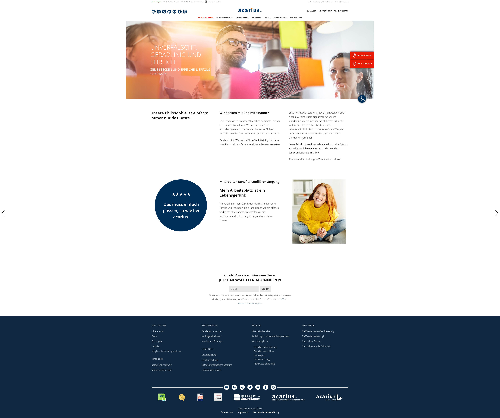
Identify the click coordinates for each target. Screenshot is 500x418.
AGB (283, 299)
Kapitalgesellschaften (211, 336)
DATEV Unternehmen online (193, 2)
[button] (497, 213)
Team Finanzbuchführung (265, 347)
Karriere (256, 17)
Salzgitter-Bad (328, 2)
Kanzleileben (205, 17)
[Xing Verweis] (164, 12)
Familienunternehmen (212, 331)
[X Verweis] (169, 12)
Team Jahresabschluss (264, 351)
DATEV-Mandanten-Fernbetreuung (318, 331)
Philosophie (157, 341)
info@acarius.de (342, 2)
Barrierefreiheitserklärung (266, 412)
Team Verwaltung (262, 359)
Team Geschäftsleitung (264, 363)
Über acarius (158, 331)
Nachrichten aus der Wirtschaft (316, 346)
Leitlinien (156, 346)
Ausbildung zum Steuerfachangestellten (270, 336)
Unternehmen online (211, 370)
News (268, 17)
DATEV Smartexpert (172, 2)
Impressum (243, 412)
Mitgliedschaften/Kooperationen (166, 351)
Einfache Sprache (213, 2)
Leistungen (242, 17)
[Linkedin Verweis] (159, 12)
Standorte (296, 17)
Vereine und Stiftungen (212, 341)
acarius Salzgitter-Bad (161, 370)
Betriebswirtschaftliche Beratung (217, 364)
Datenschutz (227, 412)
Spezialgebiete (224, 17)
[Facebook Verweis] (180, 12)
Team (154, 336)
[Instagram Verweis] (185, 12)
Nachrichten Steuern (311, 341)
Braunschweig (314, 2)
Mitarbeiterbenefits (261, 331)
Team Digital (259, 355)
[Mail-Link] (154, 12)
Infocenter (280, 17)
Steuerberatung (209, 354)
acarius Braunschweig (162, 364)
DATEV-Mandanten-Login (313, 336)
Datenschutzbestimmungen (249, 303)
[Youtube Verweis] (174, 12)
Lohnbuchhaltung (210, 360)
